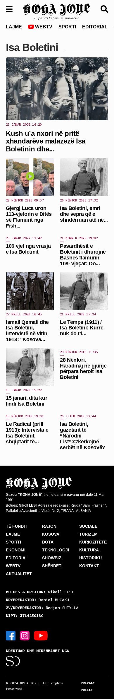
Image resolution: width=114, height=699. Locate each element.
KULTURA (89, 550)
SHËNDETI (52, 565)
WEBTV (43, 26)
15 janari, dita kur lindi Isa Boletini (26, 401)
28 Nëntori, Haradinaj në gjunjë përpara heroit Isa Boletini (83, 368)
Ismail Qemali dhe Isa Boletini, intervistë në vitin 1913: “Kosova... (27, 330)
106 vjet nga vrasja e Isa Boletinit (28, 249)
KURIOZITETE (93, 542)
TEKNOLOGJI (55, 550)
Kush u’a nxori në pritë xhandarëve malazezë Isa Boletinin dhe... (45, 141)
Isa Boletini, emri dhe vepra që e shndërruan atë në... (84, 214)
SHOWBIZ (51, 558)
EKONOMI (15, 550)
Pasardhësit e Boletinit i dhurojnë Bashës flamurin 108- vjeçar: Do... (83, 254)
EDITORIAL (95, 26)
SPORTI (67, 26)
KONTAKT (89, 565)
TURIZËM (88, 534)
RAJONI (50, 526)
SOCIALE (88, 526)
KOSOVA (50, 534)
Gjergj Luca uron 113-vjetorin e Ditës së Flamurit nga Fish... (29, 216)
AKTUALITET (19, 573)
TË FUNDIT (16, 526)
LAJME (14, 26)
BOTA (47, 542)
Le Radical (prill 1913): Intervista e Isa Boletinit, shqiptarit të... (27, 432)
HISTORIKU (90, 558)
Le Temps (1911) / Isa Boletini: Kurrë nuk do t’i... (81, 328)
